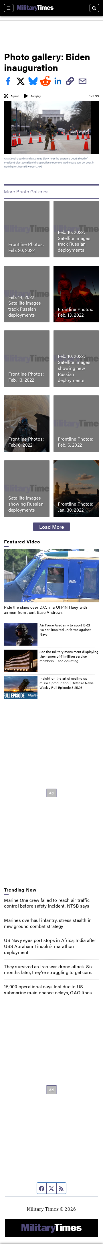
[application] (51, 575)
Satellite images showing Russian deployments (25, 503)
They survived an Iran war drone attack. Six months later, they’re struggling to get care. (48, 969)
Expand (15, 96)
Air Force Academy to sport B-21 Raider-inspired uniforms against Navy (65, 629)
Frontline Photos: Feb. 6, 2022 (26, 441)
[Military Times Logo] (35, 8)
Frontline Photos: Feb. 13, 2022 (75, 312)
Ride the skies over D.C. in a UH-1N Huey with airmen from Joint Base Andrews (45, 609)
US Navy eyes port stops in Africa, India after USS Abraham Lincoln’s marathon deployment (50, 946)
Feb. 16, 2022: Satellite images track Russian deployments (74, 241)
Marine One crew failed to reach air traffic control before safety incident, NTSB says (47, 903)
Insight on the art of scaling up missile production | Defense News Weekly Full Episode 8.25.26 (66, 683)
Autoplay (36, 96)
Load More (51, 526)
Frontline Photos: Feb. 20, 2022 (26, 247)
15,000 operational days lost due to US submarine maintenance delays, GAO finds (48, 989)
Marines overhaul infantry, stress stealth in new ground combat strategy (48, 923)
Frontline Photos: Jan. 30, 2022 (75, 506)
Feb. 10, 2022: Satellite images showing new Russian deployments (74, 368)
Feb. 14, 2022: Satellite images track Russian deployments (24, 306)
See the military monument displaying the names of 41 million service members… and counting (68, 656)
